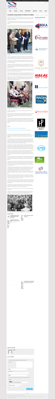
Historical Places (31, 396)
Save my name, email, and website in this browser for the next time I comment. (19, 377)
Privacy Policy (40, 396)
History (36, 396)
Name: (10, 369)
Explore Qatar (24, 396)
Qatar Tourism (15, 395)
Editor (8, 16)
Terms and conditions (12, 397)
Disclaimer (19, 396)
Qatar (10, 11)
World (46, 11)
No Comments (21, 16)
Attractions (15, 396)
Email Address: (11, 371)
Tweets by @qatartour (38, 18)
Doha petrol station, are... (44, 0)
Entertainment (28, 11)
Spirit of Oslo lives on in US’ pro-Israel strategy (14, 128)
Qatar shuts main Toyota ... (35, 0)
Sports (40, 11)
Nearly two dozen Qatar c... (17, 0)
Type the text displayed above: (17, 382)
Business (15, 11)
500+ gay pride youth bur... (26, 0)
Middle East (35, 11)
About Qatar (9, 396)
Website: (10, 375)
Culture (21, 11)
